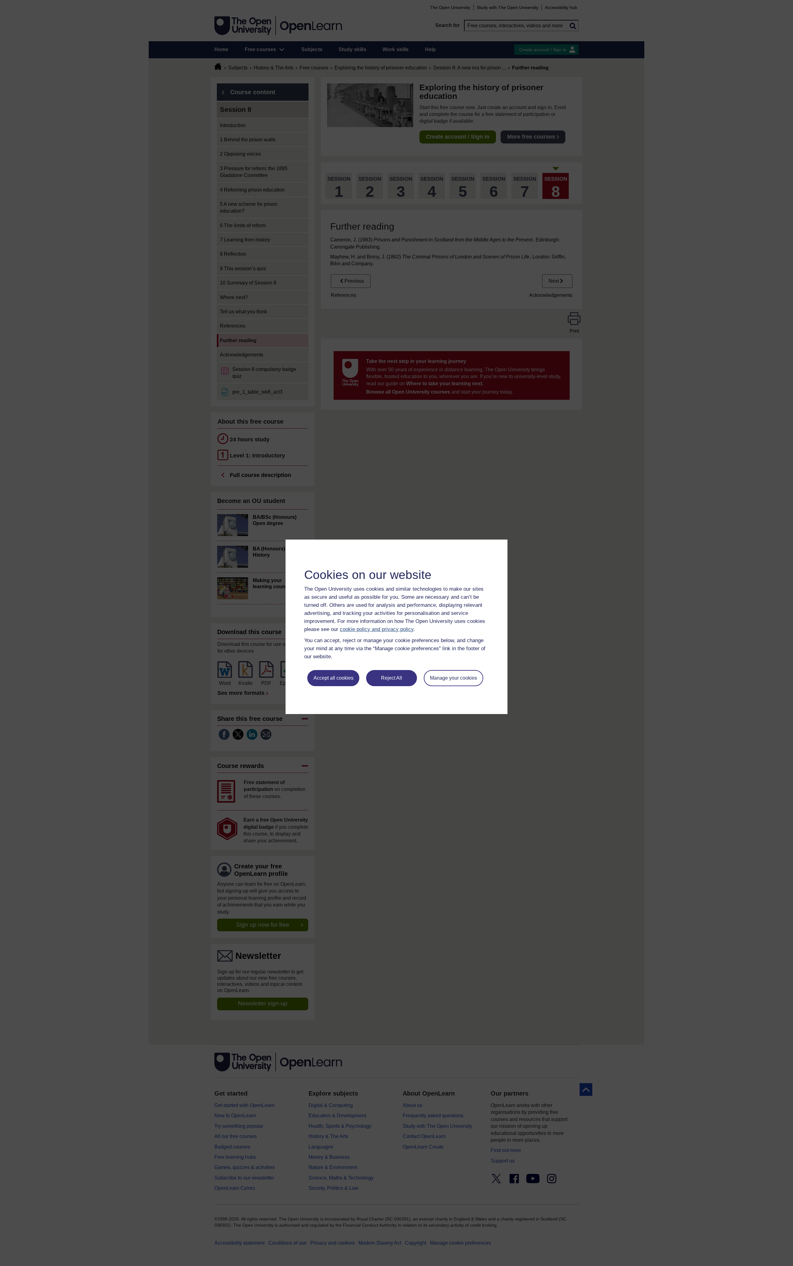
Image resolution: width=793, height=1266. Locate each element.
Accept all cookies (333, 678)
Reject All (391, 678)
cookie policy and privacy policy (377, 629)
